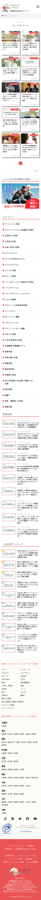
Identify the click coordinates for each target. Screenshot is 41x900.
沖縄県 (4, 813)
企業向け (5, 695)
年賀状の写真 (10, 375)
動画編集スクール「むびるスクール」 (20, 885)
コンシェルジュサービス (27, 856)
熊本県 (21, 802)
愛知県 (4, 769)
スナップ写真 (10, 276)
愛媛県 (4, 794)
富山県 (4, 761)
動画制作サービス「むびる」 (20, 881)
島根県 (15, 786)
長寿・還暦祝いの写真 (14, 401)
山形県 (27, 734)
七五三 (22, 679)
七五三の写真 (10, 334)
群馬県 (4, 745)
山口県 (27, 786)
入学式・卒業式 (7, 686)
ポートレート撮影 (12, 317)
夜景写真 (8, 352)
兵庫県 (10, 778)
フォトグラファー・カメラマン (17, 294)
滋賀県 (21, 778)
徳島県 (21, 794)
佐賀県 (10, 802)
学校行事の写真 (11, 357)
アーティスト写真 (12, 224)
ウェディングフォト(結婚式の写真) (19, 230)
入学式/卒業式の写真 (13, 340)
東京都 (4, 742)
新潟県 (15, 753)
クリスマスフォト (12, 265)
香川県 (10, 794)
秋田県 (21, 734)
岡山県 (4, 786)
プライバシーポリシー (15, 846)
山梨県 (4, 753)
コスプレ (23, 692)
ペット (22, 689)
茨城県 (29, 742)
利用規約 (30, 846)
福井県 (15, 761)
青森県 (4, 734)
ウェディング (25, 670)
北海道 (4, 726)
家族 (3, 682)
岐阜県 (15, 769)
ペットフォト (10, 311)
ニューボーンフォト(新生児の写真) (19, 282)
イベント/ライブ (7, 708)
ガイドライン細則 (15, 859)
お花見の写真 (10, 241)
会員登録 (29, 859)
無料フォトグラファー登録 (14, 862)
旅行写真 (8, 389)
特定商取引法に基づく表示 (25, 849)
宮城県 (15, 734)
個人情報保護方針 (26, 831)
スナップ (5, 676)
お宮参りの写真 (11, 236)
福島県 (33, 734)
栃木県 (35, 742)
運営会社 (8, 849)
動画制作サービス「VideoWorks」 (20, 889)
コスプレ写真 (10, 270)
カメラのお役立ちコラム (15, 259)
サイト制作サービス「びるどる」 (20, 883)
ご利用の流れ (9, 856)
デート (4, 670)
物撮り (7, 395)
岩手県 (10, 734)
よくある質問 (32, 862)
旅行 (3, 692)
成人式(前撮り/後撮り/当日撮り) (13, 702)
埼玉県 (23, 742)
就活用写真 (9, 369)
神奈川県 (11, 742)
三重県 (21, 769)
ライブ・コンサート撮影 (15, 328)
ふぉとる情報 (10, 299)
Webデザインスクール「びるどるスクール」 (20, 887)
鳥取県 (21, 786)
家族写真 (8, 363)
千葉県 (17, 742)
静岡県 (10, 769)
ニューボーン (25, 673)
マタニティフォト (12, 323)
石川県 (10, 761)
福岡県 (4, 802)
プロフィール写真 (8, 705)
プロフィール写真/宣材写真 (16, 305)
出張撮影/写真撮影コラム (15, 346)
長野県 (10, 753)
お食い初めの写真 (12, 247)
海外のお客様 (6, 698)
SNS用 (4, 689)
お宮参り (23, 676)
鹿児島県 (5, 805)
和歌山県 (34, 778)
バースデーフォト (12, 288)
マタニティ (6, 673)
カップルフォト (11, 253)
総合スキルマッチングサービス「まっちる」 (20, 891)
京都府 (15, 778)
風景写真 (8, 407)
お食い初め (6, 679)
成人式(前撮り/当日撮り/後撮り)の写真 (19, 382)
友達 (22, 686)
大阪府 (4, 778)
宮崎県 (33, 802)
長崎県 (15, 802)
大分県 (27, 802)
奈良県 (27, 778)
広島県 (10, 786)
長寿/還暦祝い (25, 682)
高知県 (15, 794)
